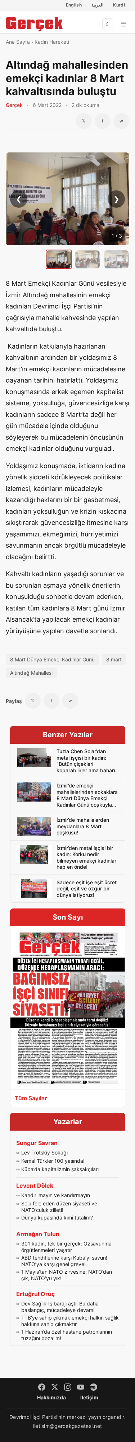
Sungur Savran (37, 1143)
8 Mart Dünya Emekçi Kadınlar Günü (52, 659)
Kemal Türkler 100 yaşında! (53, 1161)
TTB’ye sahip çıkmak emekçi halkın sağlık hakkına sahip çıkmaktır (70, 1320)
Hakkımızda (51, 1397)
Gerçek (14, 105)
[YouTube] (80, 1387)
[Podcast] (93, 1387)
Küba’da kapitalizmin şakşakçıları (60, 1169)
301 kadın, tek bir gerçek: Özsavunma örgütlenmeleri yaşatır (66, 1246)
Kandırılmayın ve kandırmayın (55, 1195)
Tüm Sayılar (31, 1098)
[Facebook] (41, 1387)
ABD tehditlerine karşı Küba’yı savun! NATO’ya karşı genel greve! (64, 1261)
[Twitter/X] (54, 1387)
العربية (97, 5)
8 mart (114, 659)
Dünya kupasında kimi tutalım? (57, 1217)
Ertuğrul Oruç (35, 1294)
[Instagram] (67, 1387)
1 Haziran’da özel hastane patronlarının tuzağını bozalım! (66, 1335)
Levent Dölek (34, 1185)
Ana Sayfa (18, 42)
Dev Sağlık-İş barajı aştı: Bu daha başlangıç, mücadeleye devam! (60, 1306)
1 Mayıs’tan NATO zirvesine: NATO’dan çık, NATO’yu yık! (66, 1275)
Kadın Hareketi (52, 42)
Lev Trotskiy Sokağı (44, 1152)
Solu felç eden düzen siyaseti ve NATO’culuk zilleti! (59, 1206)
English (74, 5)
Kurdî (119, 5)
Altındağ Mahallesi (31, 673)
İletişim (89, 1397)
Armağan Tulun (37, 1234)
